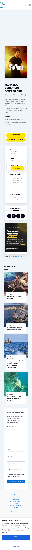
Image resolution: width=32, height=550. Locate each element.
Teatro (16, 503)
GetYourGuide (17, 256)
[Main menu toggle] (30, 5)
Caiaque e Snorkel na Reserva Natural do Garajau (15, 398)
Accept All (16, 536)
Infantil (16, 508)
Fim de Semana (17, 197)
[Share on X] (14, 216)
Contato (16, 497)
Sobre (16, 495)
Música (16, 510)
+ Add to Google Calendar (16, 135)
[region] (16, 534)
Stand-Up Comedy (18, 199)
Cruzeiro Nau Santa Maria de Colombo (14, 329)
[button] (25, 5)
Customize (16, 541)
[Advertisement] (16, 27)
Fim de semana (16, 512)
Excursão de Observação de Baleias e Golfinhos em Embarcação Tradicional (15, 363)
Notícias (16, 499)
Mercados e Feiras (16, 505)
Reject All (16, 546)
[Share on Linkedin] (18, 216)
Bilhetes (7, 116)
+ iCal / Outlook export (16, 139)
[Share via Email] (23, 216)
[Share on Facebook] (9, 216)
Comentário (11, 427)
